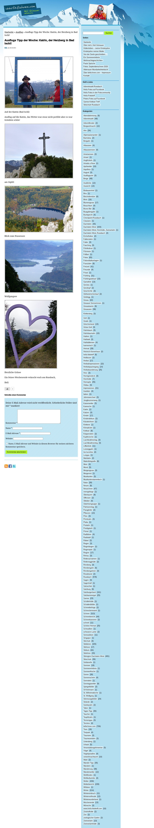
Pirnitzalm (87, 519)
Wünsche (87, 805)
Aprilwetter (87, 166)
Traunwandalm (89, 738)
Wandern (87, 766)
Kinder (86, 415)
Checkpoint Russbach (92, 218)
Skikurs (86, 650)
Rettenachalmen (90, 559)
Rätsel (86, 540)
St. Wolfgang (88, 696)
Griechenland (88, 324)
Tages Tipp (87, 711)
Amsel (85, 157)
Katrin (85, 409)
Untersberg (87, 741)
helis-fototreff (88, 355)
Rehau (86, 556)
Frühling (86, 276)
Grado (85, 321)
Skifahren (87, 644)
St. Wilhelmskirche (90, 693)
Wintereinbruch (89, 793)
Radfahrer (87, 534)
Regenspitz (88, 550)
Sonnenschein (89, 677)
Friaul (85, 273)
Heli (6, 48)
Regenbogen (88, 546)
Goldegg (86, 297)
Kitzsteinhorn (88, 422)
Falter (85, 242)
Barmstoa (87, 138)
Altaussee (87, 145)
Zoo (85, 815)
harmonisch (88, 345)
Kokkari (86, 431)
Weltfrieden (88, 775)
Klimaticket (87, 428)
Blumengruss (88, 203)
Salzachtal (87, 586)
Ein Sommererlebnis (91, 57)
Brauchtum (87, 206)
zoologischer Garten (91, 818)
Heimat (86, 348)
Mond (85, 467)
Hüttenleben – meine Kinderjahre (96, 48)
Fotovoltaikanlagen (91, 260)
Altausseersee (89, 150)
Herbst (86, 361)
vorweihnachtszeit (90, 757)
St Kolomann (88, 690)
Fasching (87, 245)
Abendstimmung (90, 116)
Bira (85, 193)
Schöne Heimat (89, 626)
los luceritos (88, 452)
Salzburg (87, 589)
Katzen (86, 412)
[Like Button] (7, 389)
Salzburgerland (89, 592)
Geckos (86, 285)
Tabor (85, 708)
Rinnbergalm (88, 568)
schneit (86, 623)
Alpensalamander (90, 135)
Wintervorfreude (89, 796)
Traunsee (87, 735)
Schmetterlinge (89, 607)
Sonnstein (87, 681)
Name (9, 428)
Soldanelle (87, 662)
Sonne (86, 674)
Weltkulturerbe (89, 778)
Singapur (87, 638)
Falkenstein (88, 239)
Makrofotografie (89, 461)
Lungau (86, 455)
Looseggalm (88, 449)
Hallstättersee (88, 342)
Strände (86, 702)
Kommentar (11, 423)
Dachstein (87, 224)
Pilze (85, 516)
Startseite (9, 32)
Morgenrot (87, 473)
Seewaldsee (88, 635)
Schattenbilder (89, 604)
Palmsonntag (88, 507)
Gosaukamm (88, 306)
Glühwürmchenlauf (91, 294)
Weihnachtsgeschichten (93, 60)
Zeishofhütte (88, 812)
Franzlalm (87, 263)
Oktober (86, 501)
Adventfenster (88, 123)
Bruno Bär (87, 209)
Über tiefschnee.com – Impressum (97, 73)
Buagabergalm (89, 212)
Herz (85, 373)
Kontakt (86, 76)
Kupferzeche (88, 437)
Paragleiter (87, 510)
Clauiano (87, 221)
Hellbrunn (87, 358)
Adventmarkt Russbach (92, 86)
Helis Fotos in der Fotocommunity (96, 93)
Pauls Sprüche (89, 63)
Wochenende (88, 802)
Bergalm (86, 141)
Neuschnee (88, 489)
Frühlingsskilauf (89, 279)
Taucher (86, 714)
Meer (85, 464)
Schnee (86, 614)
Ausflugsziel (88, 175)
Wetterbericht (88, 784)
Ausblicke (87, 183)
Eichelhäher (88, 236)
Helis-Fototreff (89, 96)
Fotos (85, 257)
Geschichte (87, 291)
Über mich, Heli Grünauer (93, 45)
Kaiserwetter (88, 403)
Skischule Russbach (91, 105)
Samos (86, 598)
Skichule (86, 641)
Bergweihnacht (89, 126)
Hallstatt (86, 339)
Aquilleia (87, 169)
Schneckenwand (90, 610)
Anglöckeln (87, 160)
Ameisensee (88, 154)
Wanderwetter (88, 772)
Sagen (86, 580)
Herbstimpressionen (91, 364)
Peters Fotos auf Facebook (94, 99)
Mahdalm (87, 458)
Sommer (86, 665)
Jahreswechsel (89, 397)
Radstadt (87, 537)
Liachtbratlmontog (90, 443)
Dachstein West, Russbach (94, 233)
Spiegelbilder (88, 687)
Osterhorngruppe (90, 504)
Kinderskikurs (88, 419)
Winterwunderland (90, 799)
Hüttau (86, 385)
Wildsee (86, 787)
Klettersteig (87, 314)
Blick (85, 200)
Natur (85, 483)
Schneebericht (89, 617)
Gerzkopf (87, 288)
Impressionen (88, 388)
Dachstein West (89, 227)
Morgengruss (88, 470)
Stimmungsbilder (90, 699)
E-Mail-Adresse (13, 433)
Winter (86, 790)
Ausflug (19, 32)
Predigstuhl (88, 528)
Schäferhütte (88, 601)
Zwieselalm (88, 821)
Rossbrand (87, 574)
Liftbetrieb (87, 446)
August (86, 172)
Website (9, 438)
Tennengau (87, 720)
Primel (86, 531)
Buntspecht (87, 215)
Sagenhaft (87, 583)
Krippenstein (88, 434)
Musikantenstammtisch (92, 479)
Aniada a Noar (89, 163)
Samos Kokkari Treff (91, 102)
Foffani (86, 254)
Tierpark (86, 732)
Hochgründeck (89, 376)
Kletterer (86, 425)
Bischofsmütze (89, 196)
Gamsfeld (87, 282)
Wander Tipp (88, 763)
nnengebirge (88, 492)
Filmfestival (88, 248)
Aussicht (86, 186)
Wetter (86, 781)
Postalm (86, 525)
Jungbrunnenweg (90, 400)
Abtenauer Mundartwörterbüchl (95, 70)
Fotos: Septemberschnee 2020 (95, 66)
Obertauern (87, 495)
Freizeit (86, 267)
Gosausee (87, 309)
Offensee (87, 498)
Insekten (86, 391)
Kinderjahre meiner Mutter (93, 51)
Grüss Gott (87, 327)
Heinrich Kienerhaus (91, 352)
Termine (86, 723)
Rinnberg (87, 565)
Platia (85, 522)
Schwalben (87, 629)
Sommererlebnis (90, 668)
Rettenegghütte (89, 562)
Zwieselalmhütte (90, 824)
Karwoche (87, 406)
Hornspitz (87, 382)
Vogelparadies (89, 754)
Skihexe (86, 647)
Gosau (86, 300)
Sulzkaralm (87, 705)
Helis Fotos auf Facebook (93, 89)
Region (86, 553)
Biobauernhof (88, 190)
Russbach (87, 577)
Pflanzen (87, 513)
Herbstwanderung (90, 370)
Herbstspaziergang (91, 367)
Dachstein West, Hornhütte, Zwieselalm (99, 230)
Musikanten (88, 476)
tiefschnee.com (89, 726)
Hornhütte (87, 379)
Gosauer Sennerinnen (92, 303)
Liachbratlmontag (90, 440)
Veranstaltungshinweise (93, 748)
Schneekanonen (90, 620)
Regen (86, 543)
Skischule (87, 659)
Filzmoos (87, 251)
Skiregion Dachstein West (93, 656)
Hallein (86, 336)
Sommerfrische (89, 671)
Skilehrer (87, 653)
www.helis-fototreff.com (92, 808)
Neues (86, 486)
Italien (85, 394)
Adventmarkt (88, 119)
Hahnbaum (87, 330)
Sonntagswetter (89, 684)
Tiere (85, 729)
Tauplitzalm (88, 717)
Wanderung (88, 769)
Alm (85, 130)
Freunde (86, 270)
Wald (85, 760)
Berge (85, 179)
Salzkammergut (89, 595)
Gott (85, 318)
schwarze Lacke (89, 632)
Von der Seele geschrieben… (95, 54)
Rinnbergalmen (89, 571)
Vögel (85, 751)
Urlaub (86, 745)
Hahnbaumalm (89, 333)
